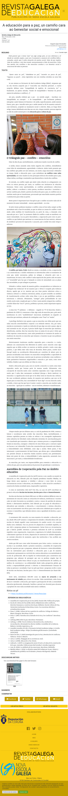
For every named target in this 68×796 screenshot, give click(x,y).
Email (57, 699)
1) (10, 594)
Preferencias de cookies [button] (10, 792)
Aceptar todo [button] (23, 792)
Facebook (12, 699)
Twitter (27, 699)
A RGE (34, 734)
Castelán (61, 52)
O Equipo (34, 741)
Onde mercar (34, 745)
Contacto (34, 748)
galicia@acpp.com (61, 49)
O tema (4, 38)
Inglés (65, 52)
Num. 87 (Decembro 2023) (8, 37)
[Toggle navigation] (63, 11)
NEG (34, 738)
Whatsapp (42, 699)
